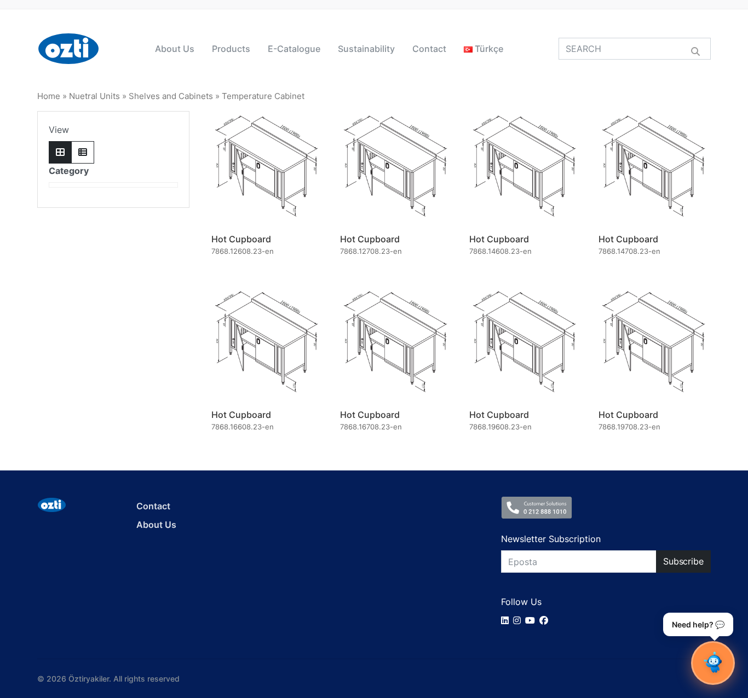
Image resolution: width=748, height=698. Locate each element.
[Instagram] (519, 620)
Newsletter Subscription (551, 538)
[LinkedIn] (507, 620)
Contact (429, 48)
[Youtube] (532, 620)
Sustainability (366, 48)
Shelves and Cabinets (171, 96)
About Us (174, 48)
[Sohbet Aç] (713, 663)
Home (48, 96)
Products (231, 48)
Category (69, 170)
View (59, 129)
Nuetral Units (94, 96)
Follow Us (521, 601)
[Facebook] (546, 620)
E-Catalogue (294, 48)
